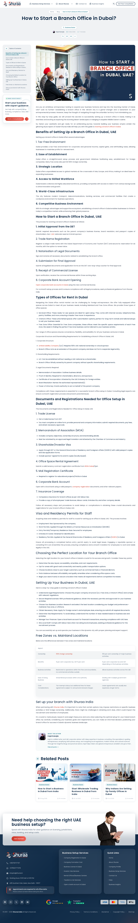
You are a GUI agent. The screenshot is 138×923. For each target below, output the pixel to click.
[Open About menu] (72, 4)
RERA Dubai (89, 466)
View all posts (52, 747)
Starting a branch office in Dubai (108, 127)
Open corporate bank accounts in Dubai (52, 285)
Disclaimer (105, 912)
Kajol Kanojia (60, 32)
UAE (52, 234)
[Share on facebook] (71, 36)
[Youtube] (27, 902)
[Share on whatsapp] (75, 36)
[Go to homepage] (12, 4)
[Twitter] (16, 902)
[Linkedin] (22, 902)
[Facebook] (5, 902)
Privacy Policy (75, 912)
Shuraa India (59, 707)
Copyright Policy (118, 912)
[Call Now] (26, 119)
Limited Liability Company (49, 346)
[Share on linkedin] (67, 36)
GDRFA (114, 537)
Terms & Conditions (91, 912)
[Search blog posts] (114, 4)
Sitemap (131, 912)
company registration (81, 487)
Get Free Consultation (125, 4)
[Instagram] (10, 902)
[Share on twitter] (63, 36)
